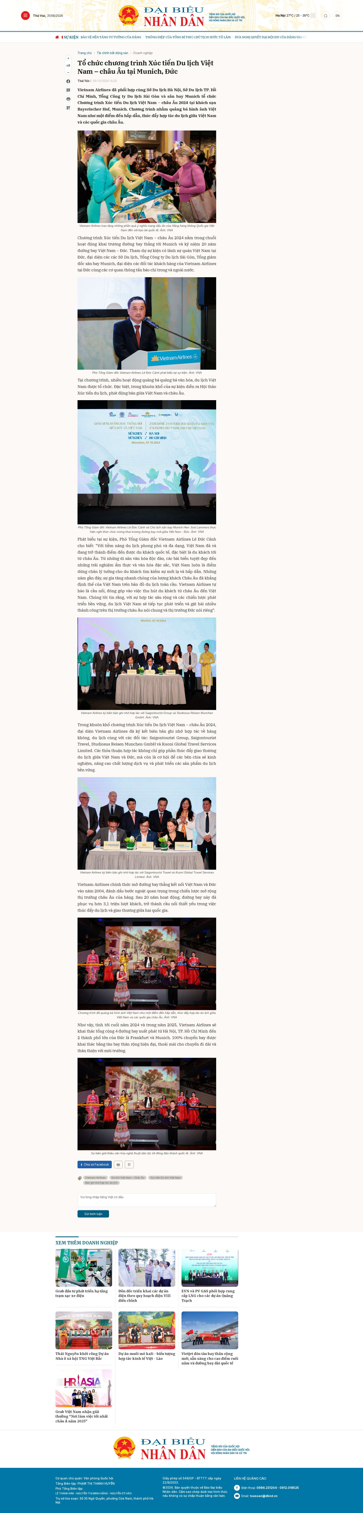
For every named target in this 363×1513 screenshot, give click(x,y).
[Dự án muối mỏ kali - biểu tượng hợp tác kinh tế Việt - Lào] (146, 1330)
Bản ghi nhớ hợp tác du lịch (101, 1182)
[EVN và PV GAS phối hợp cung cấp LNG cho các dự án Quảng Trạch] (210, 1268)
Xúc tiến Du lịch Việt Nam (165, 1177)
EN (337, 15)
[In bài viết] (68, 99)
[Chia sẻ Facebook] (68, 81)
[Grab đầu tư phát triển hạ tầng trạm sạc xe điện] (83, 1268)
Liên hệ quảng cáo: (250, 1478)
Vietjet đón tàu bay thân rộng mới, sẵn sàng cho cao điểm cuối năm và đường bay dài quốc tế (210, 1358)
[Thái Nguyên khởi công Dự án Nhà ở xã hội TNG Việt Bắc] (83, 1330)
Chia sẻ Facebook (96, 1164)
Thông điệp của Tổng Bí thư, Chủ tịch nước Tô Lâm (123, 37)
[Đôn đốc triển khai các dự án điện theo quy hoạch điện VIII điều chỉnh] (146, 1268)
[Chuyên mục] (25, 15)
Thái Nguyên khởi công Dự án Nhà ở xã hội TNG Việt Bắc (82, 1356)
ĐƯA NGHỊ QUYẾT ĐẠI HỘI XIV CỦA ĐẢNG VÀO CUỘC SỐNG (213, 37)
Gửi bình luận (93, 1214)
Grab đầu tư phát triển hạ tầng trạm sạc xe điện (81, 1293)
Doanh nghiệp (143, 53)
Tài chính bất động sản (112, 53)
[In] (118, 1164)
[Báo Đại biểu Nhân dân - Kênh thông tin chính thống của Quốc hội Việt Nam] (181, 15)
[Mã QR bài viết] (68, 107)
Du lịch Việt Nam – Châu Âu (128, 1177)
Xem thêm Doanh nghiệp (86, 1242)
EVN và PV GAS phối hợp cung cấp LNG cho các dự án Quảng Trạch (208, 1296)
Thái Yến (83, 81)
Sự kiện (71, 37)
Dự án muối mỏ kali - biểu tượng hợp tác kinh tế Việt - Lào (146, 1356)
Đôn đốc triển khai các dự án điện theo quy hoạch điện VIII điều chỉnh (144, 1296)
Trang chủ (85, 53)
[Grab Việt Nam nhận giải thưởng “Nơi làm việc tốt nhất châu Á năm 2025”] (83, 1388)
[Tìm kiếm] (325, 15)
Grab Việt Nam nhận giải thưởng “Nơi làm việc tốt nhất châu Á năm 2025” (81, 1416)
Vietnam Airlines (95, 1177)
